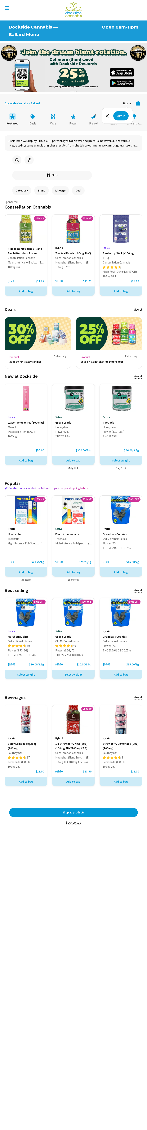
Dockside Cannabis (73, 9)
